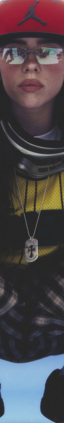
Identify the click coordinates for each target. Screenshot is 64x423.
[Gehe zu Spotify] (59, 1)
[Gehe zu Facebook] (56, 1)
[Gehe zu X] (57, 1)
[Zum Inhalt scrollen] (32, 420)
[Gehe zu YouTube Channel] (54, 1)
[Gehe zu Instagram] (52, 1)
